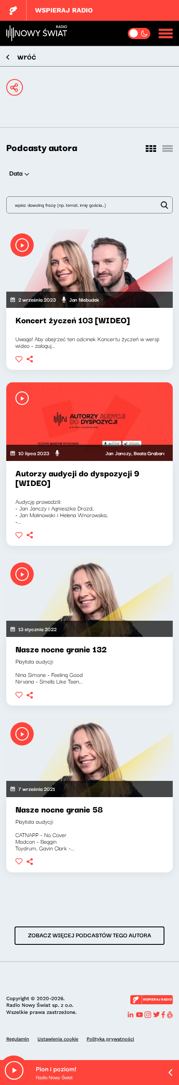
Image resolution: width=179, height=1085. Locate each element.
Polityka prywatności (110, 1039)
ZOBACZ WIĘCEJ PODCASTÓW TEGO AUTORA (89, 934)
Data (15, 173)
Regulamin (17, 1039)
